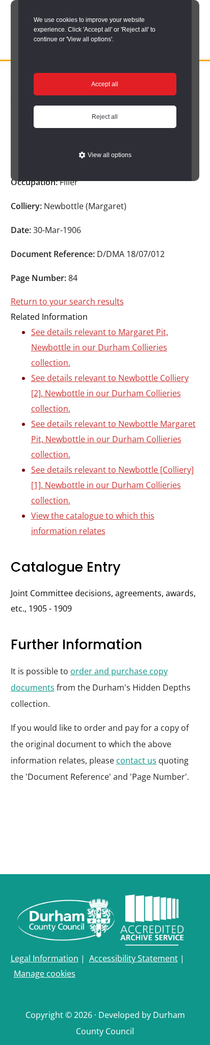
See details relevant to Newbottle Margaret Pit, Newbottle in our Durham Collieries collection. (113, 439)
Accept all (104, 84)
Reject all (105, 116)
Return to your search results (67, 301)
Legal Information (44, 958)
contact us (136, 760)
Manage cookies (44, 973)
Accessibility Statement (133, 958)
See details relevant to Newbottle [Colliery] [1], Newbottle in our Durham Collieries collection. (112, 485)
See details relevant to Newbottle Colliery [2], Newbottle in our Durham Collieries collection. (110, 393)
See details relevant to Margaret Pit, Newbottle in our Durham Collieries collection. (99, 347)
